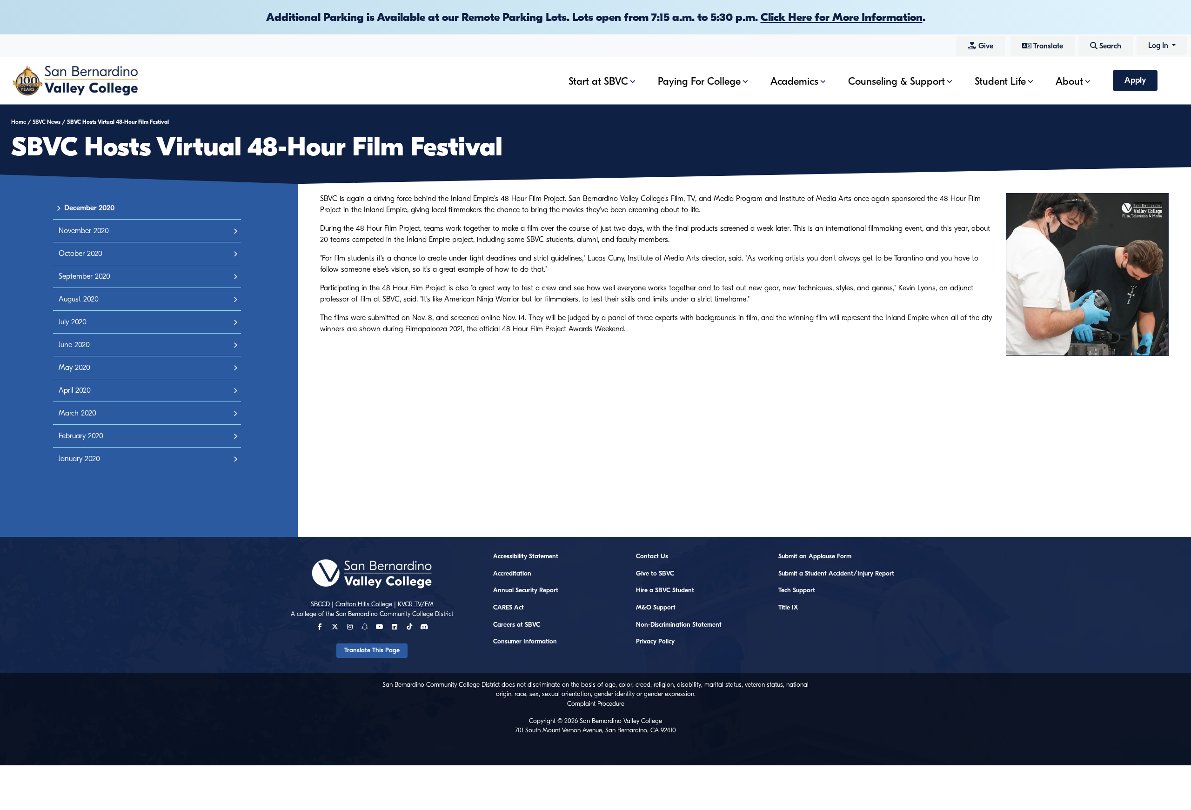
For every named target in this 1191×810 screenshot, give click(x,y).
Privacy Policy (655, 641)
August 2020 (79, 299)
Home (18, 122)
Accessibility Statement (525, 556)
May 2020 (74, 367)
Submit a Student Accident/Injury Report (836, 573)
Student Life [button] (1000, 81)
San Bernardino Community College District (394, 614)
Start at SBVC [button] (598, 81)
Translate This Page (372, 650)
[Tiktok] (409, 627)
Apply (1135, 80)
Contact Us (652, 556)
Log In (1159, 45)
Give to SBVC (655, 573)
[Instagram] (350, 627)
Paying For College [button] (699, 81)
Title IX (788, 607)
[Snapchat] (364, 627)
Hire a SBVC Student (665, 590)
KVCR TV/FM (416, 604)
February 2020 (81, 436)
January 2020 (79, 459)
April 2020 (75, 390)
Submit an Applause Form (814, 556)
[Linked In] (394, 627)
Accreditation (512, 573)
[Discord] (424, 627)
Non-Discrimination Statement (679, 625)
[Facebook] (320, 627)
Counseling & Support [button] (896, 81)
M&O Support (656, 607)
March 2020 (77, 413)
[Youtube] (379, 627)
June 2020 (74, 345)
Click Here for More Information (842, 17)
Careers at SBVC (516, 625)
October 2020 (80, 253)
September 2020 (84, 276)
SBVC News (46, 122)
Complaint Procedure (595, 704)
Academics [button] (794, 81)
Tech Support (796, 590)
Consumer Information (525, 641)
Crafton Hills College (363, 604)
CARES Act (508, 607)
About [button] (1069, 81)
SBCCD (320, 604)
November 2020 (84, 231)
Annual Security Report (525, 590)
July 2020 (73, 322)
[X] (335, 627)
